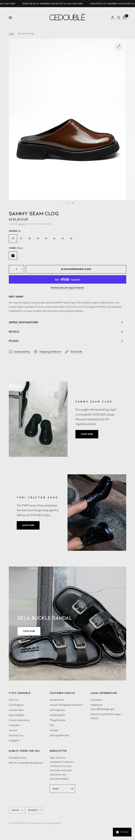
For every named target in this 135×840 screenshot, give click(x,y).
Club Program (16, 705)
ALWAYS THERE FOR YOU (24, 751)
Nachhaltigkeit (16, 715)
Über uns (13, 700)
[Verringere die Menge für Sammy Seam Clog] (11, 269)
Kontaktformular (18, 758)
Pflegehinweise (57, 720)
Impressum (96, 700)
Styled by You (16, 735)
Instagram (14, 740)
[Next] (73, 203)
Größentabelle (57, 715)
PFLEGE (13, 341)
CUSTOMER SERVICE (62, 693)
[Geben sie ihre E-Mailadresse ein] (71, 788)
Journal (13, 730)
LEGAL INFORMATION (104, 693)
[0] (124, 17)
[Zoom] (118, 46)
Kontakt (54, 730)
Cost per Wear (16, 710)
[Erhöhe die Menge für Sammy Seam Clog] (21, 269)
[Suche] (119, 17)
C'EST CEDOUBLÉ (20, 693)
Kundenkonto (57, 700)
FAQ (52, 725)
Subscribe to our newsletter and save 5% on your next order (41, 3)
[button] (86, 434)
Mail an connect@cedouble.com (26, 763)
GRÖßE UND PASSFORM (23, 322)
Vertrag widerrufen (59, 735)
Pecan (13, 255)
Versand (21, 223)
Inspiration (14, 725)
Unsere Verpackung (19, 720)
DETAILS (14, 332)
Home (11, 33)
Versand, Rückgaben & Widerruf (66, 705)
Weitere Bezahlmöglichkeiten (67, 287)
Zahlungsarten (57, 710)
